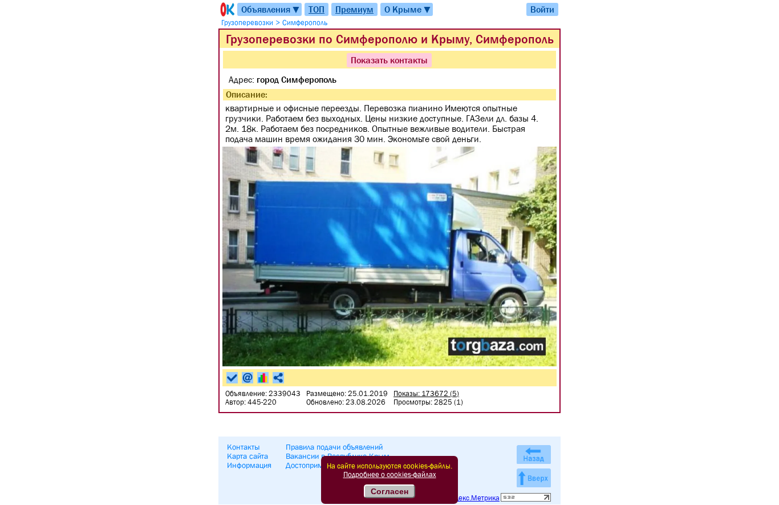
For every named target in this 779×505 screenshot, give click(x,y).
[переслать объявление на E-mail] (247, 377)
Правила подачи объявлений (334, 446)
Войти (542, 9)
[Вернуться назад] (534, 454)
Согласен (389, 491)
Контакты (243, 446)
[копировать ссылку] (278, 377)
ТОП (316, 9)
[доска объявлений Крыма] (226, 9)
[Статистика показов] (263, 377)
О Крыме (408, 9)
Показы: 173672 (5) (426, 393)
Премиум (354, 9)
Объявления (271, 9)
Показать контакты (389, 60)
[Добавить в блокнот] (232, 377)
